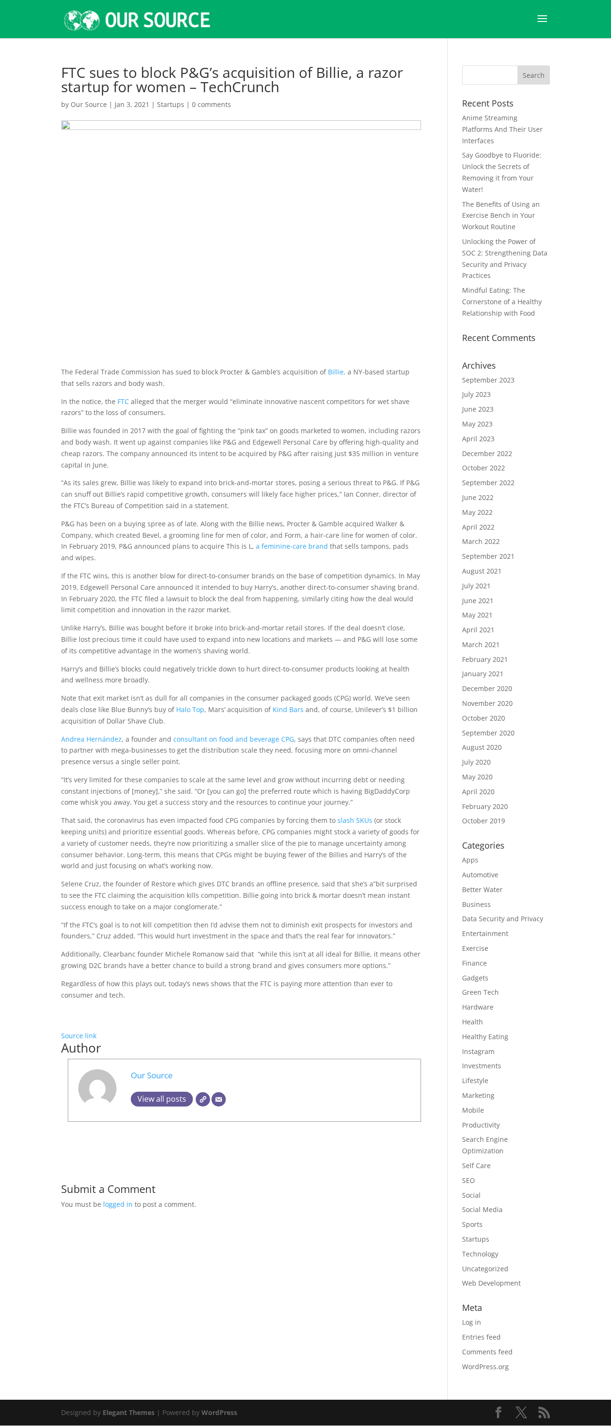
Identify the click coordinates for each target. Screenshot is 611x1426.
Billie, (338, 371)
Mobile (473, 1110)
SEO (468, 1180)
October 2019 (483, 820)
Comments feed (487, 1351)
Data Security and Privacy (502, 918)
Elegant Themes (129, 1412)
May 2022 (477, 512)
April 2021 (478, 629)
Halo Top (190, 709)
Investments (481, 1065)
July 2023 (476, 394)
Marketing (478, 1095)
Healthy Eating (485, 1036)
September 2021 (488, 556)
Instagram (478, 1051)
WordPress (219, 1412)
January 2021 (483, 673)
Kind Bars (288, 709)
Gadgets (475, 977)
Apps (470, 859)
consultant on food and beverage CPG (233, 739)
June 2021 (478, 600)
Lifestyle (475, 1080)
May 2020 (477, 776)
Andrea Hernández (91, 739)
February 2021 (485, 659)
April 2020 (478, 791)
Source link (78, 1035)
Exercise (475, 948)
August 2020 (482, 747)
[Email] (218, 1099)
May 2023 (477, 423)
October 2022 (483, 467)
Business (476, 904)
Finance (474, 963)
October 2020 (483, 718)
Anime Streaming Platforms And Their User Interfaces (502, 129)
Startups (170, 104)
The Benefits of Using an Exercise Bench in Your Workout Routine (501, 216)
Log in (471, 1322)
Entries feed (481, 1336)
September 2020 (488, 732)
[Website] (203, 1099)
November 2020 (487, 703)
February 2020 (485, 806)
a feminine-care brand (293, 546)
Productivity (481, 1124)
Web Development (491, 1283)
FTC (124, 401)
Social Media (482, 1209)
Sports (472, 1224)
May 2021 (477, 614)
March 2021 (481, 644)
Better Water (482, 889)
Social (471, 1195)
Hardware (478, 1006)
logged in (118, 1204)
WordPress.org (485, 1366)
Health (472, 1021)
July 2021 (476, 585)
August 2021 (482, 570)
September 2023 (488, 379)
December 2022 (487, 453)
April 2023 (478, 438)
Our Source (89, 104)
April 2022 (478, 527)
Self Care (476, 1165)
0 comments (211, 104)
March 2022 (481, 541)
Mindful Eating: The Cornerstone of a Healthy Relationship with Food (502, 302)
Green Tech (480, 992)
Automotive (480, 874)
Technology (480, 1253)
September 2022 (488, 482)
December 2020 (487, 688)
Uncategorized (485, 1268)
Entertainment (485, 933)
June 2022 (478, 497)
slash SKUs (354, 820)
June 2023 (478, 409)
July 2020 (476, 761)
